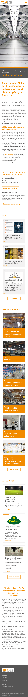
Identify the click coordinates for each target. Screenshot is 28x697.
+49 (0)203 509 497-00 (8, 686)
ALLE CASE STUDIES (14, 577)
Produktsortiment (9, 154)
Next (26, 36)
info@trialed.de (6, 688)
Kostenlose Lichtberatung (11, 204)
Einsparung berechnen (10, 188)
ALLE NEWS (14, 298)
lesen (4, 241)
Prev (2, 36)
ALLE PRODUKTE (14, 469)
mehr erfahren (8, 509)
